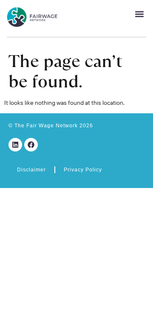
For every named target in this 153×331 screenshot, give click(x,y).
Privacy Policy (83, 170)
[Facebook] (31, 144)
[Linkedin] (15, 144)
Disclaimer (31, 170)
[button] (139, 14)
